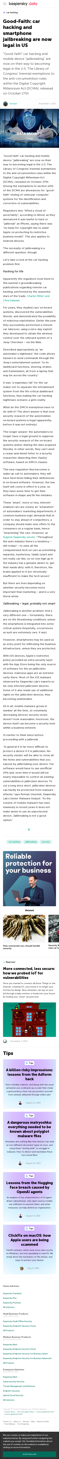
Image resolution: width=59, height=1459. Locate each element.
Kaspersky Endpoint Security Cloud (19, 1326)
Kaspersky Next (10, 1344)
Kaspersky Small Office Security (17, 1321)
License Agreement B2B (13, 1414)
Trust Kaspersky (23, 1424)
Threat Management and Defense (19, 1386)
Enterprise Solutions (13, 1369)
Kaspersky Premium (12, 1303)
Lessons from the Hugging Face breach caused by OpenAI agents (29, 1187)
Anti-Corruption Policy (25, 1412)
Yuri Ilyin (13, 104)
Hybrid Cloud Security (13, 1395)
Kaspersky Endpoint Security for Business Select (25, 1354)
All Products (8, 1330)
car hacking (12, 12)
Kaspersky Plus (10, 1298)
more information (21, 1447)
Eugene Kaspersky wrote (19, 537)
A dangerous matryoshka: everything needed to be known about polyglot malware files (29, 1129)
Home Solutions (11, 1286)
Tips (30, 1063)
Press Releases (10, 1424)
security (46, 842)
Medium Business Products (17, 1337)
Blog (32, 1422)
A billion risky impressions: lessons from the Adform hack (29, 1074)
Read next (10, 962)
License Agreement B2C (45, 1412)
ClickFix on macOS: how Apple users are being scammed (29, 1240)
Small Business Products (15, 1314)
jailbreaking (30, 842)
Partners (26, 1422)
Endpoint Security (11, 1391)
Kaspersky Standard (12, 1293)
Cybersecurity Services (13, 1381)
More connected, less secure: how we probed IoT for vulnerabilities (29, 973)
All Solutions (9, 1307)
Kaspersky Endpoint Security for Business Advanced (27, 1358)
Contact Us (7, 1422)
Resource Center (43, 1422)
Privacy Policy (10, 1412)
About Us (17, 1422)
